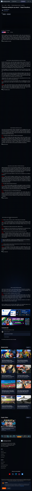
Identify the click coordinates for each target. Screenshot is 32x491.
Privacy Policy (3, 455)
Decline (9, 488)
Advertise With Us (3, 452)
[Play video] (8, 423)
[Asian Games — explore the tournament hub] (16, 321)
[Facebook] (22, 474)
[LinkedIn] (16, 474)
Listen (4, 32)
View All (28, 347)
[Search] (28, 1)
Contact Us (2, 454)
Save (8, 32)
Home (2, 5)
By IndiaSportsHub (6, 9)
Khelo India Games (3, 466)
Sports (5, 5)
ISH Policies (2, 457)
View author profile (6, 10)
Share (12, 32)
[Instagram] (19, 474)
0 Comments (8, 30)
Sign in (3, 329)
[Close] (29, 482)
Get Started (23, 1)
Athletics (9, 5)
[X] (13, 474)
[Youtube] (10, 474)
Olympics (2, 463)
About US (2, 451)
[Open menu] (30, 1)
